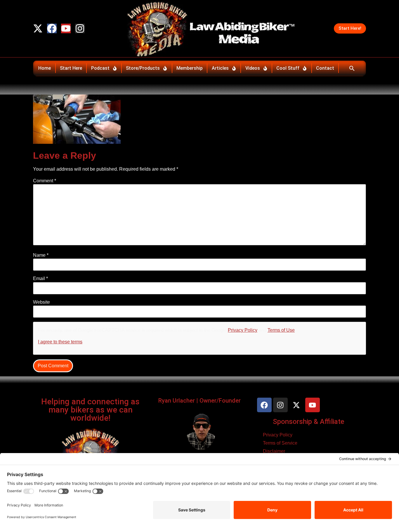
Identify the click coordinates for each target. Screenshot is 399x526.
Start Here (71, 68)
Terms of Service (280, 443)
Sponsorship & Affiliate (308, 421)
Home (44, 68)
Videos (252, 68)
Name (40, 255)
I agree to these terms (60, 341)
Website (41, 302)
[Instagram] (80, 28)
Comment (44, 181)
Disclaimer (274, 451)
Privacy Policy (242, 330)
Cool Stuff (287, 68)
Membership (189, 68)
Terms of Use (281, 330)
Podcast (100, 68)
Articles (220, 68)
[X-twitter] (38, 28)
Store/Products (143, 68)
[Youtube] (66, 28)
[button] (352, 68)
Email (40, 278)
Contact (325, 68)
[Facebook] (52, 28)
